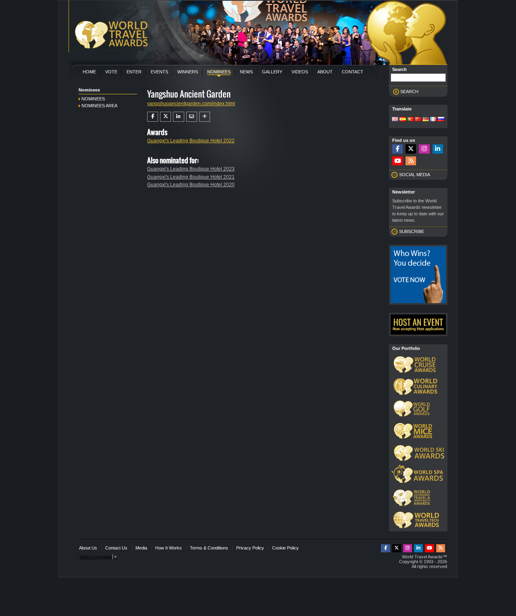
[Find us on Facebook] (397, 149)
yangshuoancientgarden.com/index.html (191, 103)
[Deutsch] (425, 120)
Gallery (272, 71)
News (246, 71)
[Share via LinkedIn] (178, 116)
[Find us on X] (411, 149)
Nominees (219, 71)
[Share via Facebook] (153, 116)
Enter (134, 71)
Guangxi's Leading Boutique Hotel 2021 (191, 177)
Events (159, 71)
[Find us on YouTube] (397, 161)
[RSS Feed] (411, 161)
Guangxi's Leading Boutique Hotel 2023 (191, 169)
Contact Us (116, 547)
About (325, 71)
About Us (88, 547)
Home (89, 71)
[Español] (402, 120)
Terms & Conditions (209, 547)
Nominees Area (99, 105)
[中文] (418, 120)
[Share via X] (165, 116)
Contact (352, 71)
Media (141, 547)
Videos (299, 71)
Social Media (414, 174)
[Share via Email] (192, 116)
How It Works (168, 547)
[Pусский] (441, 120)
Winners (187, 71)
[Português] (410, 120)
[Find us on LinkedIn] (438, 149)
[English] (395, 120)
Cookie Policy (285, 547)
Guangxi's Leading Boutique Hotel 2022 (191, 141)
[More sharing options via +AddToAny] (205, 116)
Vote (111, 71)
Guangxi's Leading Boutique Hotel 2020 (191, 184)
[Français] (433, 120)
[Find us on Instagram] (424, 149)
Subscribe (411, 231)
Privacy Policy (250, 547)
